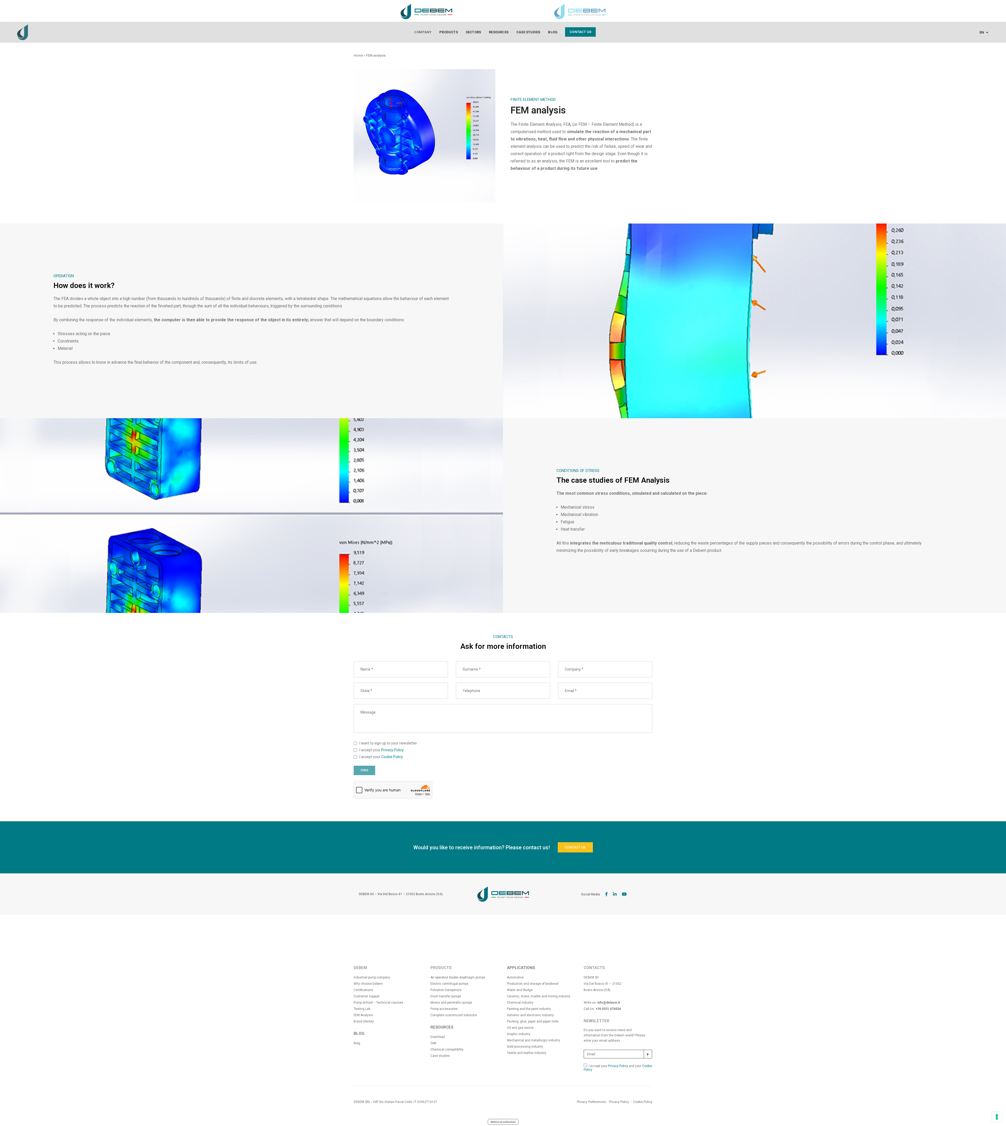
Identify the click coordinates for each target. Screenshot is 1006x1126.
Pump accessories (444, 1009)
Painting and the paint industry (529, 1009)
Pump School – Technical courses (378, 1002)
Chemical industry (520, 1002)
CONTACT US (575, 847)
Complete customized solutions (453, 1015)
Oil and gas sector (520, 1028)
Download (437, 1037)
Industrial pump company (372, 977)
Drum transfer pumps (445, 996)
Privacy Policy (392, 750)
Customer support (367, 996)
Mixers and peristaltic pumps (451, 1002)
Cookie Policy (392, 757)
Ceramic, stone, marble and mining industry (538, 996)
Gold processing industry (525, 1046)
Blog (552, 32)
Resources (499, 32)
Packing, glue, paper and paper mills (533, 1021)
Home (358, 55)
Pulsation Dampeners (446, 990)
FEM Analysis (363, 1015)
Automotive (515, 977)
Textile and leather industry (526, 1053)
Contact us (580, 32)
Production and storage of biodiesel (533, 984)
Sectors (473, 32)
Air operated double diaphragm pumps (457, 977)
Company (422, 32)
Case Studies (528, 32)
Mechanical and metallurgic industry (533, 1040)
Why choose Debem (368, 984)
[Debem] (22, 32)
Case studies (440, 1056)
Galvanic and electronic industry (530, 1015)
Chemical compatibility (446, 1049)
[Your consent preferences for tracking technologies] (997, 1117)
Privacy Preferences (591, 1102)
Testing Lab (362, 1009)
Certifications (363, 990)
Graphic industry (519, 1034)
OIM (433, 1043)
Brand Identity (364, 1021)
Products (448, 32)
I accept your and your (618, 1067)
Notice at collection (503, 1121)
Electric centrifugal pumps (449, 984)
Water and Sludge (520, 990)
